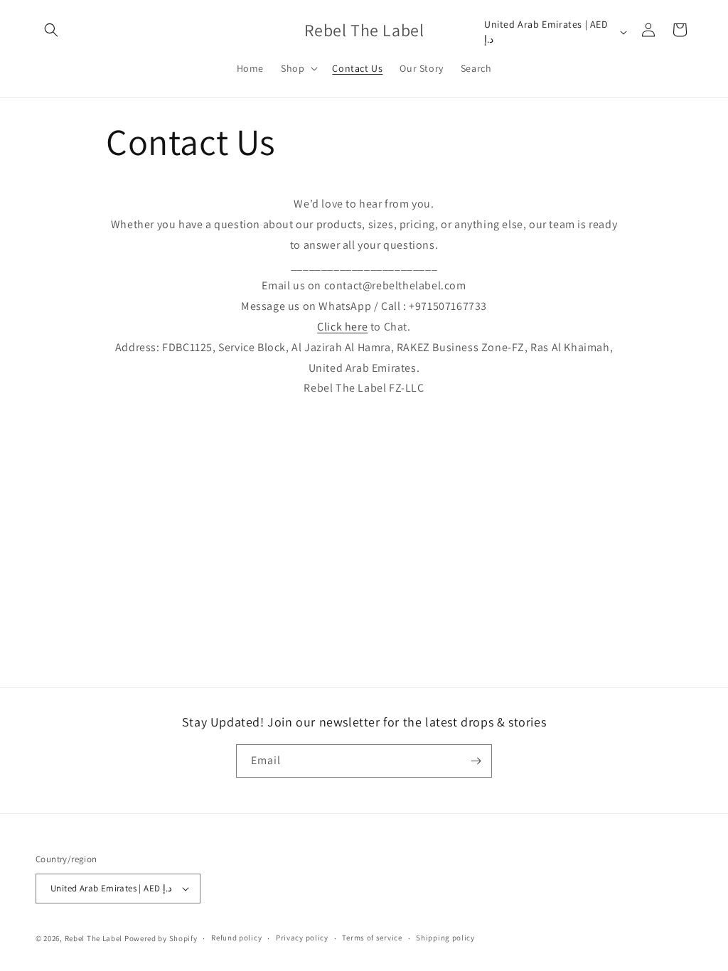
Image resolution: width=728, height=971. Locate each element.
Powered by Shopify (161, 938)
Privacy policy (302, 938)
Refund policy (236, 938)
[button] (51, 29)
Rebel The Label (94, 938)
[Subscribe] (475, 761)
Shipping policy (445, 938)
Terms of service (372, 938)
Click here (342, 326)
